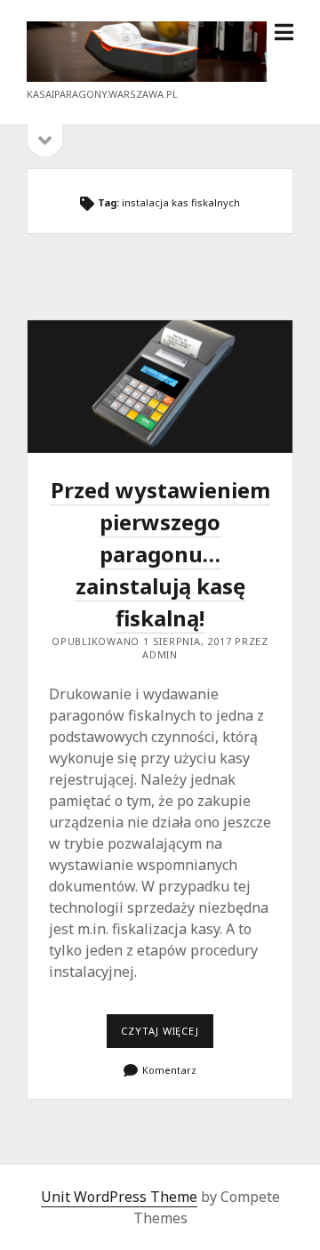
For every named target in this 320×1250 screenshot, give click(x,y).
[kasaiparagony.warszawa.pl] (147, 76)
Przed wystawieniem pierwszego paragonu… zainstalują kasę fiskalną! (160, 386)
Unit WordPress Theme (119, 1196)
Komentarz (169, 1070)
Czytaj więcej (167, 1035)
